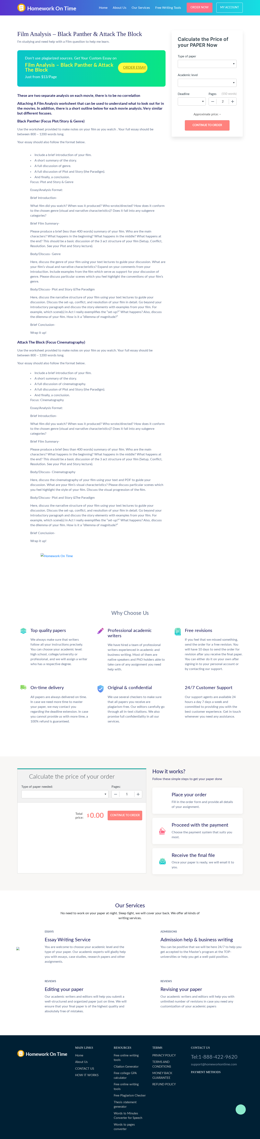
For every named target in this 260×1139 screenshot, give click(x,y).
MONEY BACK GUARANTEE (162, 1075)
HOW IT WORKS (87, 1075)
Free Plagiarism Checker (130, 1095)
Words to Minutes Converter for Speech (128, 1116)
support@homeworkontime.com (214, 1064)
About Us (119, 7)
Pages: (116, 786)
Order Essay (134, 67)
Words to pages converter (124, 1127)
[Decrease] (213, 101)
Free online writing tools (126, 1058)
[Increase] (232, 101)
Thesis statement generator (125, 1104)
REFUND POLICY (164, 1084)
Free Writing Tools (168, 7)
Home (103, 7)
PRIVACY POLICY (164, 1055)
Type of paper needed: (37, 786)
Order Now (200, 7)
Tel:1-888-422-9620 (214, 1057)
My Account (229, 7)
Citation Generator (126, 1066)
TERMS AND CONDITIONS (161, 1064)
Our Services (141, 7)
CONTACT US (84, 1068)
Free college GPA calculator (125, 1075)
